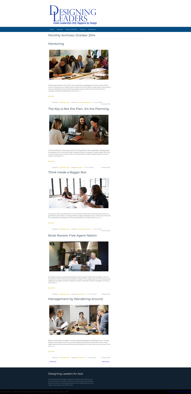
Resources (92, 29)
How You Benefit (71, 29)
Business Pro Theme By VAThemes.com (180, 392)
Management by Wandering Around (75, 299)
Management (81, 357)
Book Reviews (81, 294)
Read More (51, 96)
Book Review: (72, 235)
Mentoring (56, 44)
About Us (60, 29)
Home (52, 29)
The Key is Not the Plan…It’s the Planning (78, 109)
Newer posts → (106, 361)
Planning (79, 167)
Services (82, 29)
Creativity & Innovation (84, 229)
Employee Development (84, 102)
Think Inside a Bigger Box (67, 172)
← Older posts (52, 361)
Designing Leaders (65, 102)
